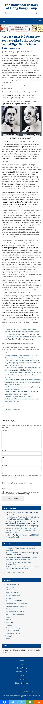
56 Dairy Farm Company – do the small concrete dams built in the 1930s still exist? (22, 568)
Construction (10, 587)
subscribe (11, 494)
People (8, 617)
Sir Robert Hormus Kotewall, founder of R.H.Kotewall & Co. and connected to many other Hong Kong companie (21, 399)
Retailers (9, 625)
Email (4, 458)
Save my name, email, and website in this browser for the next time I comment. (21, 476)
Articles (29, 52)
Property (8, 620)
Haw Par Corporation (13, 409)
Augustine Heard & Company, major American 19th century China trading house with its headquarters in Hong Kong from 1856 (23, 382)
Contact (21, 687)
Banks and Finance (12, 584)
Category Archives (22, 668)
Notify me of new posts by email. (13, 489)
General (8, 598)
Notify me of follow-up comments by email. (17, 483)
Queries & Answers (10, 544)
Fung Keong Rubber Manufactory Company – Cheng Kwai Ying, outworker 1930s (20, 530)
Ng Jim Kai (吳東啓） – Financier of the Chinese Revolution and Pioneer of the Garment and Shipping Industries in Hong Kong (22, 524)
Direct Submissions (21, 683)
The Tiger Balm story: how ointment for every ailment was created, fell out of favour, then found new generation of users (22, 332)
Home (22, 660)
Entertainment (10, 590)
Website (4, 465)
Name (4, 450)
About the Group (21, 672)
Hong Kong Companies (14, 601)
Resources (21, 675)
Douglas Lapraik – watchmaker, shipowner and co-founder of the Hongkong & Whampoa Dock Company (23, 375)
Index (21, 664)
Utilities (8, 639)
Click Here (30, 650)
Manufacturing (11, 609)
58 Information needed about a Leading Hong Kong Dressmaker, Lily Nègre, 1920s (21, 558)
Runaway (38, 692)
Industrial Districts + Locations (16, 606)
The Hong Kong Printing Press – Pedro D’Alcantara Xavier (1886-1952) (22, 518)
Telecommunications (13, 630)
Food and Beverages (13, 595)
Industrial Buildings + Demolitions (17, 603)
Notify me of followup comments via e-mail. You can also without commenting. (20, 493)
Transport (9, 636)
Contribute (21, 679)
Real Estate (9, 622)
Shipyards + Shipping (13, 628)
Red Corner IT (28, 692)
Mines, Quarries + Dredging (15, 612)
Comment (5, 430)
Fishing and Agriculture (13, 593)
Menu (4, 21)
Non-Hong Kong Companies (15, 614)
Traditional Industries (13, 633)
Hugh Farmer (19, 52)
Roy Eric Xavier (11, 517)
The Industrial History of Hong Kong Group (21, 6)
